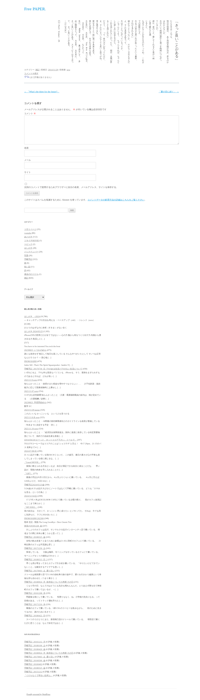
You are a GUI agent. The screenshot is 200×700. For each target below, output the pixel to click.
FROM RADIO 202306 (34, 518)
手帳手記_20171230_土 (34, 548)
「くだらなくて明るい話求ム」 (38, 675)
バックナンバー (31, 252)
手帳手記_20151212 (33, 672)
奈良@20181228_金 (33, 526)
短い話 (27, 267)
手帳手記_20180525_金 (34, 537)
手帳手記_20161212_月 (34, 642)
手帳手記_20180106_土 (34, 645)
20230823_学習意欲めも (35, 402)
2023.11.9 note (30, 380)
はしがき (28, 248)
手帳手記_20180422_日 (34, 615)
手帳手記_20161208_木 (34, 593)
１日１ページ (30, 229)
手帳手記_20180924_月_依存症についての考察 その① (48, 582)
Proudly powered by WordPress (38, 694)
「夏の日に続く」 (169, 92)
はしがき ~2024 (32, 316)
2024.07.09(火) (30, 451)
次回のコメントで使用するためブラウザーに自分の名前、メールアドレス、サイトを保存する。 (71, 187)
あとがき (28, 237)
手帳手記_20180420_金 (34, 649)
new (68, 70)
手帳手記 (28, 259)
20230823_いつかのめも (35, 350)
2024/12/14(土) (31, 496)
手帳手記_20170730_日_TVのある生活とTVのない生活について (53, 369)
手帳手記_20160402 (33, 664)
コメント (30, 113)
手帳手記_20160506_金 (34, 660)
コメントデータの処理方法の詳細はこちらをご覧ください (116, 200)
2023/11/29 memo (32, 410)
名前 (26, 148)
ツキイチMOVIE (31, 240)
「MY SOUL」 (30, 507)
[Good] (28, 76)
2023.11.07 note (31, 391)
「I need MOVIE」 (32, 462)
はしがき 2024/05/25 (33, 331)
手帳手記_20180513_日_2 (36, 559)
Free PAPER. (35, 9)
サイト (27, 172)
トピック (28, 244)
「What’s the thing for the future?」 (41, 92)
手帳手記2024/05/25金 (34, 485)
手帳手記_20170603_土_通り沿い (39, 571)
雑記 (37, 70)
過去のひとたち (31, 274)
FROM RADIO (30, 361)
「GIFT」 (28, 473)
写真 (26, 255)
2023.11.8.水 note (32, 417)
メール (27, 160)
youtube (27, 233)
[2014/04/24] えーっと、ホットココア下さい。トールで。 (50, 440)
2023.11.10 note (31, 428)
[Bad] (25, 76)
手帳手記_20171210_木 (34, 604)
